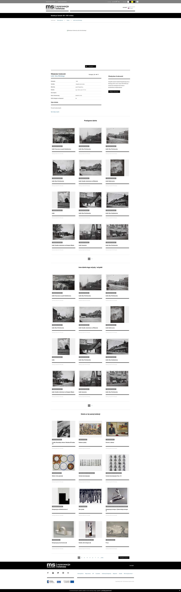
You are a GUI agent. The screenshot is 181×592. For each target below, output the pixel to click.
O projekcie (98, 573)
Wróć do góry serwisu (128, 573)
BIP (93, 573)
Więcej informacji (114, 91)
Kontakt (120, 573)
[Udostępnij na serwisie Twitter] (96, 74)
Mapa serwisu (88, 573)
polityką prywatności (107, 590)
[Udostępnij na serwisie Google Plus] (95, 74)
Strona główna (60, 20)
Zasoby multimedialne (62, 1)
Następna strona (124, 557)
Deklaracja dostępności (106, 573)
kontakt (125, 7)
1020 (102, 557)
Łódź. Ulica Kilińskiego (77, 20)
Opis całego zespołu (55, 111)
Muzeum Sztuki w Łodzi (50, 1)
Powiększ (91, 66)
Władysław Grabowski (58, 74)
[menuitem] (125, 7)
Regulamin (115, 573)
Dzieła (68, 20)
